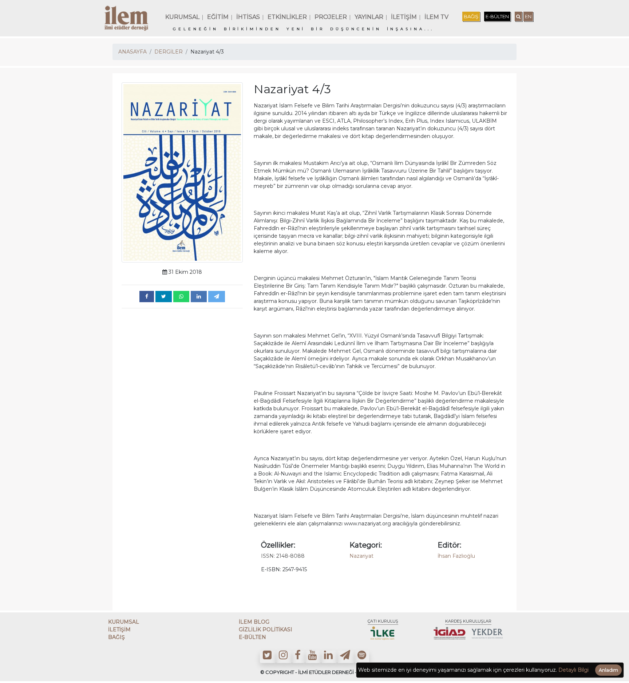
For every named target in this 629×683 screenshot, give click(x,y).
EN (528, 16)
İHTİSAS (248, 16)
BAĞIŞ (471, 16)
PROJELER (330, 16)
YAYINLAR (369, 16)
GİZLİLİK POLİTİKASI (265, 629)
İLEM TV (436, 16)
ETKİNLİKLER (287, 16)
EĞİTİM (218, 16)
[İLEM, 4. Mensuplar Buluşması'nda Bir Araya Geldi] (146, 296)
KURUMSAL (182, 16)
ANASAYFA (132, 51)
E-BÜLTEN (497, 16)
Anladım (608, 670)
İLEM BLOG (254, 622)
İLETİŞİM (404, 16)
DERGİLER (168, 51)
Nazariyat (361, 556)
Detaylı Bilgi (573, 670)
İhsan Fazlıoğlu (456, 556)
